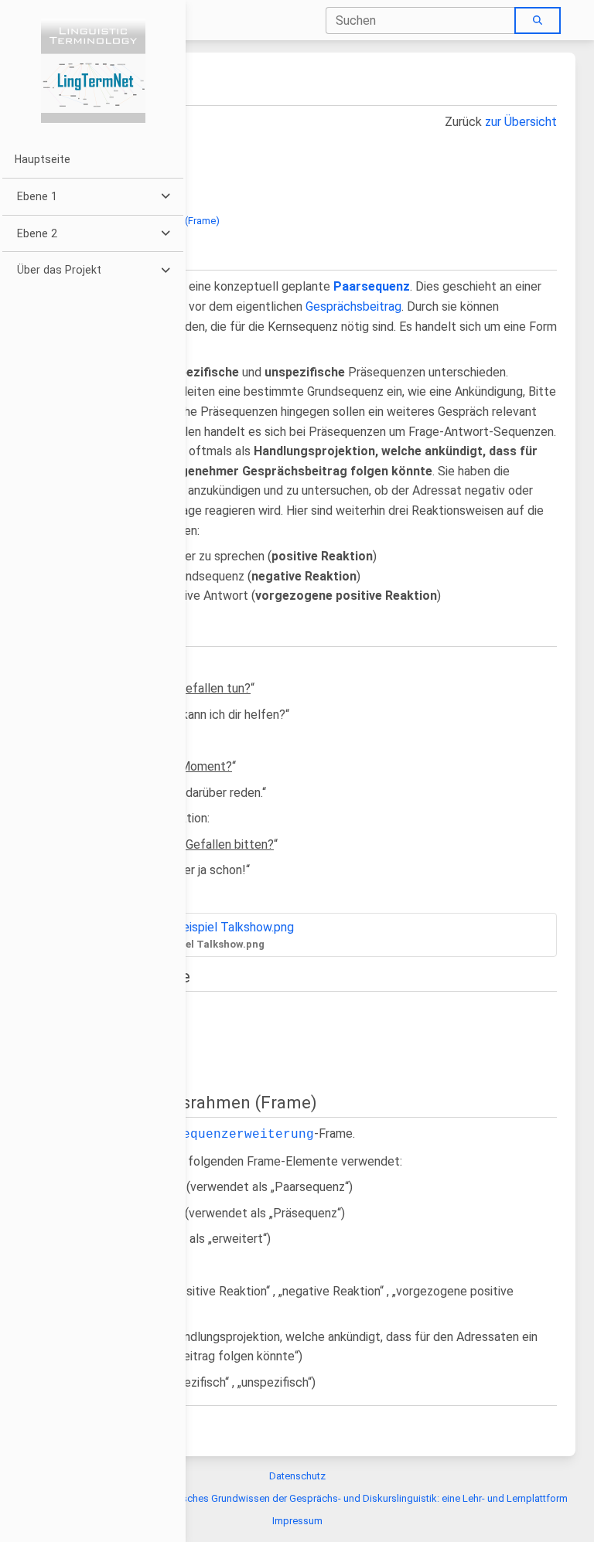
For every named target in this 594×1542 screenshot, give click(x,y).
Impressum (297, 1521)
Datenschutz (297, 1476)
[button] (92, 197)
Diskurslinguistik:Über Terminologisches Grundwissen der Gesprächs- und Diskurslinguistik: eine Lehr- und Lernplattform (297, 1498)
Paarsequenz (371, 286)
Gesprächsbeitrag (353, 306)
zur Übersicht (521, 121)
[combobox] (420, 20)
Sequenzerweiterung (244, 1135)
